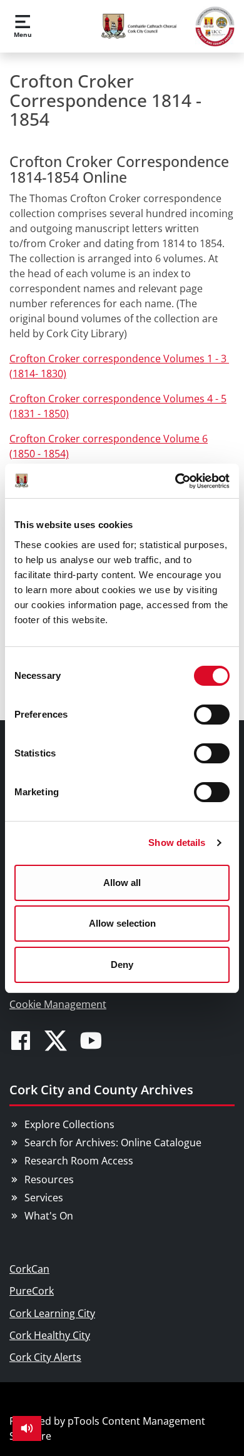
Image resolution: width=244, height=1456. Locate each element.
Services (43, 1197)
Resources (49, 1179)
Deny (122, 964)
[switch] (212, 715)
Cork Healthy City (49, 1335)
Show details (176, 842)
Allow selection (122, 923)
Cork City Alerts (45, 1357)
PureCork (31, 1291)
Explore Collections (69, 1124)
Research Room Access (78, 1161)
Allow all (122, 882)
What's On (48, 1216)
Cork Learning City (52, 1313)
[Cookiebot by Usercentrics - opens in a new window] (175, 481)
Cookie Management (57, 1004)
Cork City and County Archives (101, 1089)
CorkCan (29, 1269)
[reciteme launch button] (27, 1428)
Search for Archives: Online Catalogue (112, 1142)
